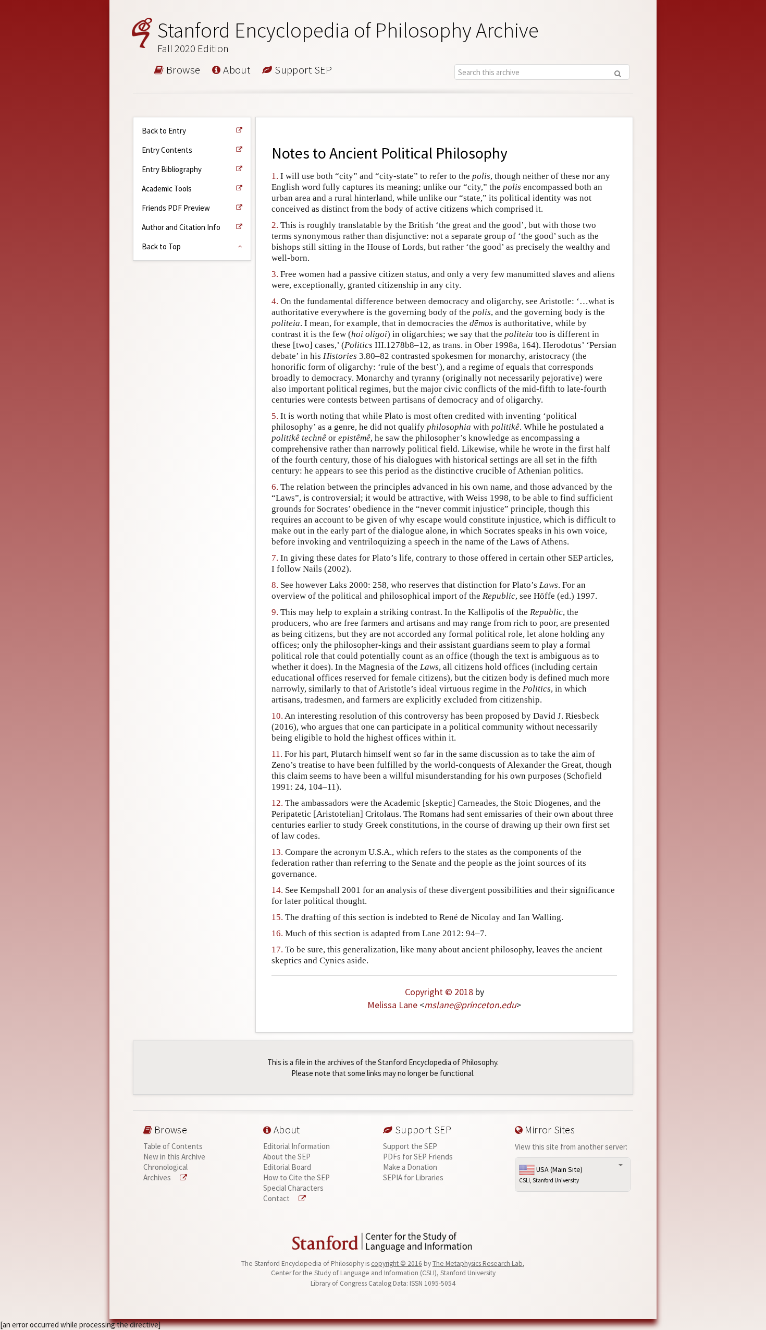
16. (277, 933)
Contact (277, 1198)
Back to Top (161, 246)
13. (277, 852)
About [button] (236, 70)
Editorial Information (296, 1146)
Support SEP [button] (302, 70)
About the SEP (287, 1157)
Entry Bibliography (172, 169)
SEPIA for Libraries (413, 1177)
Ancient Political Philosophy (418, 153)
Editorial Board (287, 1167)
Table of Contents (173, 1146)
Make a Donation (410, 1167)
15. (277, 917)
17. (277, 949)
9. (274, 612)
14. (277, 890)
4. (274, 301)
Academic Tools (167, 189)
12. (277, 803)
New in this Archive (174, 1157)
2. (274, 225)
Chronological (165, 1167)
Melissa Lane (392, 1005)
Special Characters (293, 1188)
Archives (157, 1177)
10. (277, 716)
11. (276, 754)
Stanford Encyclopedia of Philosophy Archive (348, 36)
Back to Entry (164, 131)
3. (274, 274)
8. (274, 585)
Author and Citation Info (181, 227)
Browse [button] (182, 70)
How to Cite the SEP (296, 1177)
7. (274, 558)
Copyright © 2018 (439, 992)
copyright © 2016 (396, 1263)
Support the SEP (410, 1146)
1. (274, 176)
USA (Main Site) (551, 1174)
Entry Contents (167, 150)
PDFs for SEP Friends (418, 1157)
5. (274, 416)
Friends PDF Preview (176, 208)
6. (274, 487)
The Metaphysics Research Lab (478, 1263)
